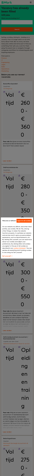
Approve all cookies (24, 220)
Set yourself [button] (6, 256)
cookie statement (19, 248)
